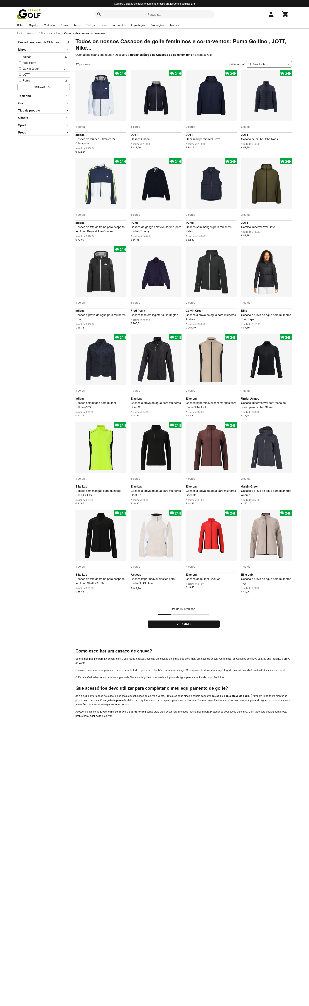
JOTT (134, 135)
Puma (135, 223)
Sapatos (33, 25)
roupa (108, 55)
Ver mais (184, 624)
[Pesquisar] (99, 14)
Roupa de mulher (51, 33)
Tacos (77, 25)
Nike (244, 310)
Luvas (104, 25)
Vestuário (49, 25)
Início (20, 33)
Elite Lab (137, 398)
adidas (80, 135)
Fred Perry (138, 310)
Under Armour (251, 398)
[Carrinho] (285, 14)
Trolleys (90, 25)
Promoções (158, 25)
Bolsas (64, 25)
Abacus (136, 574)
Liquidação (138, 25)
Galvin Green (194, 310)
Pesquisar (155, 14)
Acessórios (119, 25)
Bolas (20, 25)
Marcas (174, 25)
